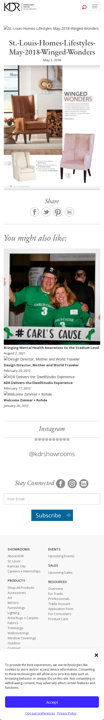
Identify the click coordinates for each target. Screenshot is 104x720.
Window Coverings (22, 638)
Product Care (58, 619)
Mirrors (13, 602)
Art (10, 597)
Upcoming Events (61, 556)
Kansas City (16, 566)
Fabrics (13, 623)
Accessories (17, 592)
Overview (55, 588)
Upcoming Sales (60, 572)
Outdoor (14, 643)
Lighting (13, 613)
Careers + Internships (24, 571)
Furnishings (16, 607)
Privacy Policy (66, 713)
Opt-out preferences (40, 713)
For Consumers (59, 614)
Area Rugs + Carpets (23, 618)
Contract (14, 648)
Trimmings (15, 628)
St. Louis (14, 561)
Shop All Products (21, 587)
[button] (96, 655)
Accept (52, 702)
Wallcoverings (18, 633)
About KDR (16, 556)
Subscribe (48, 515)
